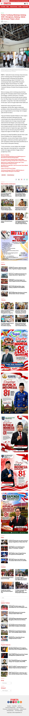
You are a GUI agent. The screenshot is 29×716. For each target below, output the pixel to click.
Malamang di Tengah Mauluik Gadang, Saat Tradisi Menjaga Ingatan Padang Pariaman (12, 163)
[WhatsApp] (18, 702)
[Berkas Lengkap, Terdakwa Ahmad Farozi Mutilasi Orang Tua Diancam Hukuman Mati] (4, 668)
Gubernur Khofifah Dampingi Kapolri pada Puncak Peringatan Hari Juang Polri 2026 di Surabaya (7, 312)
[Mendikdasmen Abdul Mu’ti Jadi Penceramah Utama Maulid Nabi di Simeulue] (21, 202)
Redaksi (9, 706)
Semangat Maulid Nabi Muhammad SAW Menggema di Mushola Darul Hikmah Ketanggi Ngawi (13, 157)
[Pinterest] (13, 702)
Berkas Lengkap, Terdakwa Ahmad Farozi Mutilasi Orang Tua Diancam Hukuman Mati (18, 667)
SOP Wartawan (20, 707)
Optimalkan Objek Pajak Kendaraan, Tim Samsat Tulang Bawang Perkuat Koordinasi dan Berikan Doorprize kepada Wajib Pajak (20, 312)
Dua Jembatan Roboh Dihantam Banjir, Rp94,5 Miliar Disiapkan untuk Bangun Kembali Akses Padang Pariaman (14, 160)
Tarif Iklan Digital (19, 710)
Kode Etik (14, 706)
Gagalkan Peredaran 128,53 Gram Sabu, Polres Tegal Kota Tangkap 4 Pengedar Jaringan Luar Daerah (18, 268)
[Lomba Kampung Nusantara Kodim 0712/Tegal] (7, 572)
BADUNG (4, 175)
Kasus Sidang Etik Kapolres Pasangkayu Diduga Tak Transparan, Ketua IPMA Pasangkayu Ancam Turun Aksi (18, 661)
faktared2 (5, 21)
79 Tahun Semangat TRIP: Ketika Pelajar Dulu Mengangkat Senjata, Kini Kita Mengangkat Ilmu (21, 591)
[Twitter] (11, 702)
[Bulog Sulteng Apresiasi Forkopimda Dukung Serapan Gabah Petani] (4, 613)
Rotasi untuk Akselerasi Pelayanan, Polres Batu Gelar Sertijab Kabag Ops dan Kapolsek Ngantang (20, 324)
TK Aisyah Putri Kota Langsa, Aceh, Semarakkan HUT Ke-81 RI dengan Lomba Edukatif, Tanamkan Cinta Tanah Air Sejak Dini (18, 607)
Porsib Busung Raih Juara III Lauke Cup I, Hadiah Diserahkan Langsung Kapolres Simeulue (7, 324)
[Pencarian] (27, 4)
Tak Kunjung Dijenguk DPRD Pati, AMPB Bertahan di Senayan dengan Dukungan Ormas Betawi (12, 171)
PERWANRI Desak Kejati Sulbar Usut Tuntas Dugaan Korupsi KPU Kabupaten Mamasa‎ (17, 281)
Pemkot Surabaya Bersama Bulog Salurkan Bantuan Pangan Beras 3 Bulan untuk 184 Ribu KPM (18, 541)
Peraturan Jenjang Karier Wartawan (11, 709)
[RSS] (21, 702)
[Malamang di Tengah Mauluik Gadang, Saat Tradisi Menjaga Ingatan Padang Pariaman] (7, 202)
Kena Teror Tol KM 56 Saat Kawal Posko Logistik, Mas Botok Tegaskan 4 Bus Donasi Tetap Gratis (18, 274)
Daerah (2, 12)
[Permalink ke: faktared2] (2, 21)
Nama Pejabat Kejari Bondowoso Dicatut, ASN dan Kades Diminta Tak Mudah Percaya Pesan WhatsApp (18, 293)
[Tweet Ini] (19, 180)
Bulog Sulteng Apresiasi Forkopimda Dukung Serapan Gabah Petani (17, 613)
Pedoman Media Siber (10, 707)
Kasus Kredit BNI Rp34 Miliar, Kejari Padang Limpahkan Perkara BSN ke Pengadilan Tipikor (17, 287)
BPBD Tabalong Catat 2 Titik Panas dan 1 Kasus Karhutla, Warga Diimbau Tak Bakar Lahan (18, 673)
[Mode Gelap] (25, 4)
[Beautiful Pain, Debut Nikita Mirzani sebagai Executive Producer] (4, 638)
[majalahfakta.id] (7, 3)
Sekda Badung (10, 175)
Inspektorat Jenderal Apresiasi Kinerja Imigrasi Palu (7, 591)
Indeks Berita (23, 709)
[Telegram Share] (24, 180)
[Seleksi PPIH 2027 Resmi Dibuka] (7, 216)
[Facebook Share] (16, 180)
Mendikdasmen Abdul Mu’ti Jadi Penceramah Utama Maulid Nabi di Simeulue (14, 166)
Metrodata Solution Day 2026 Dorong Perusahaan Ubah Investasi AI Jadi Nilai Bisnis (17, 560)
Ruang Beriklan (10, 710)
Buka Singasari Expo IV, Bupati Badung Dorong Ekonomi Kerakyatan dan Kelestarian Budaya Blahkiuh (17, 554)
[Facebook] (8, 702)
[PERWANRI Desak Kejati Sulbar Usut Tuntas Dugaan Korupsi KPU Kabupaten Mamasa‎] (4, 281)
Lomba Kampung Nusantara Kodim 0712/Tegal (7, 578)
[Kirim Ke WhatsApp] (27, 180)
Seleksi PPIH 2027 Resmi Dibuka (8, 168)
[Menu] (2, 3)
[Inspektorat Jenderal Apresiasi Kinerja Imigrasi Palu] (7, 585)
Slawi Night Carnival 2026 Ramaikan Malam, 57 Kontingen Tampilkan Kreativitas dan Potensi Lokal (17, 547)
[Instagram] (16, 702)
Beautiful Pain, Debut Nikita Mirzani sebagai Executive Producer (17, 638)
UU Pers (20, 706)
